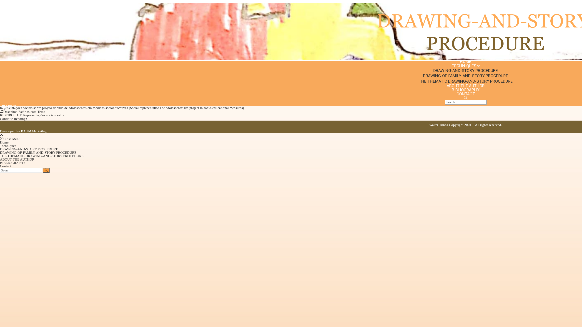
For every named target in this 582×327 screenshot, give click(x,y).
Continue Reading (13, 119)
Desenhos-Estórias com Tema (24, 112)
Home (4, 142)
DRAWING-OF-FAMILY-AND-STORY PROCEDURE (38, 152)
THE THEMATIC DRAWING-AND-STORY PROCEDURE (41, 156)
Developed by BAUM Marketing (23, 131)
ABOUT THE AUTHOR (17, 159)
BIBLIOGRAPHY (12, 163)
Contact (5, 166)
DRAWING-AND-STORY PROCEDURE (29, 149)
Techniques (8, 146)
